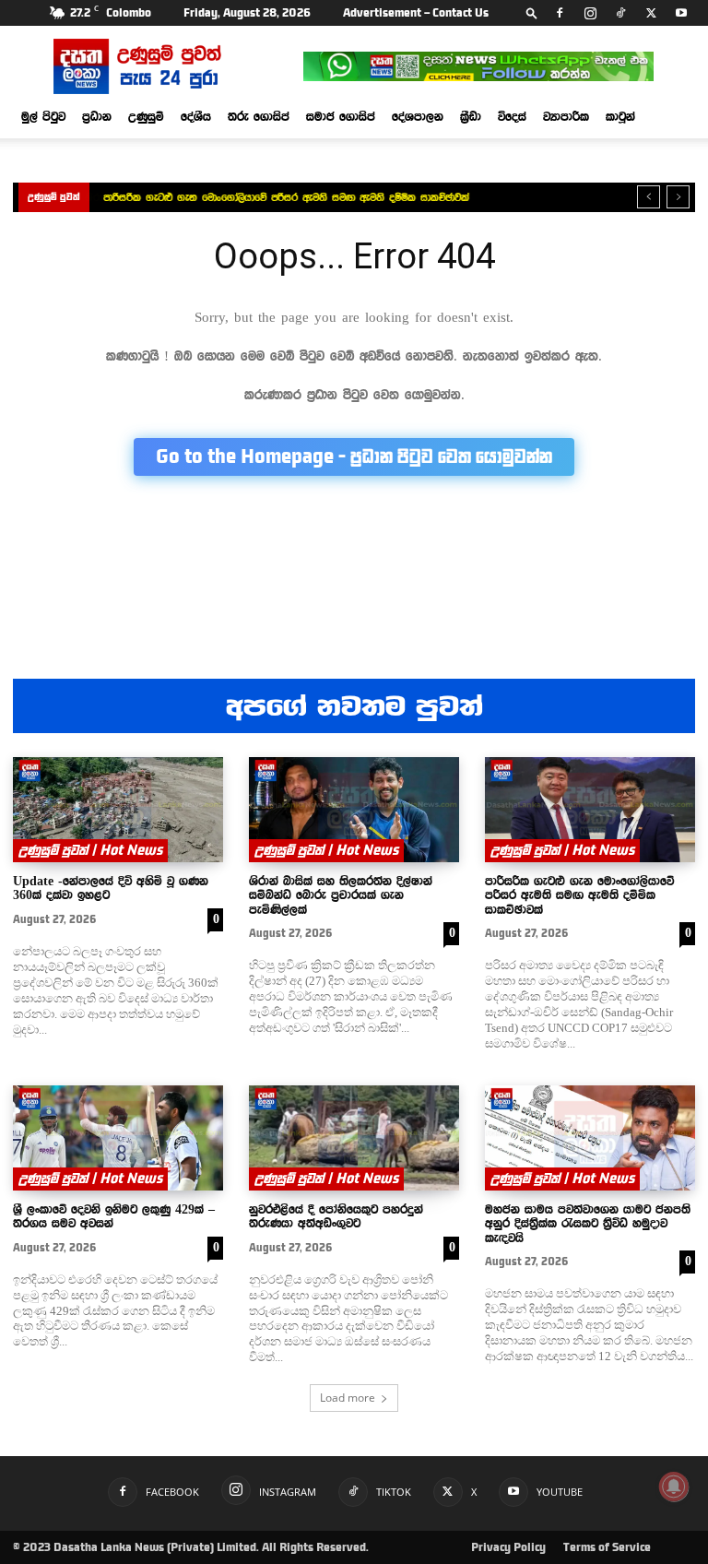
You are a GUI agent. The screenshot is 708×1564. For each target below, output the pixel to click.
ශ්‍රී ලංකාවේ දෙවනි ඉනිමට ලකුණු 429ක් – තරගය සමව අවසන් (114, 1216)
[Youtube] (681, 13)
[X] (651, 13)
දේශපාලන (417, 116)
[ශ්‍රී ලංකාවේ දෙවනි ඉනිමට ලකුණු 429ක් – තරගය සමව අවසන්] (118, 1138)
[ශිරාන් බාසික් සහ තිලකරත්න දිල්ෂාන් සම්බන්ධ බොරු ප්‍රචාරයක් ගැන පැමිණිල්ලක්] (354, 809)
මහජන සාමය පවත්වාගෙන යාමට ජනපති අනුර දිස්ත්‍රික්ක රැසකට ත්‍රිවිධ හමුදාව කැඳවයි (587, 1223)
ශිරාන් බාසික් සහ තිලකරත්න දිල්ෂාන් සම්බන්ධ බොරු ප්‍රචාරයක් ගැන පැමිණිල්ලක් (340, 895)
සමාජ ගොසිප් (340, 116)
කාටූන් (620, 116)
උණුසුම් (146, 116)
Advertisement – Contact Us (416, 13)
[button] (532, 12)
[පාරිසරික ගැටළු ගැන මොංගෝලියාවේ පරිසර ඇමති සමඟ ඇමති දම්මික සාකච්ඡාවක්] (590, 809)
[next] (678, 196)
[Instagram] (590, 13)
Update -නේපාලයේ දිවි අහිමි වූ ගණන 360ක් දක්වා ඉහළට (110, 887)
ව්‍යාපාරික (566, 116)
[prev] (648, 196)
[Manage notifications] (674, 1486)
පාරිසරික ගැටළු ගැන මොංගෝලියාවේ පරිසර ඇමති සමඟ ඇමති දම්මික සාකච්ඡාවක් (286, 197)
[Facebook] (559, 13)
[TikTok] (620, 13)
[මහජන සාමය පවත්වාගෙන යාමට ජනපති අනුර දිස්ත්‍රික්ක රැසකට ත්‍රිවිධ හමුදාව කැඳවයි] (590, 1138)
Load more (347, 1397)
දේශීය (196, 116)
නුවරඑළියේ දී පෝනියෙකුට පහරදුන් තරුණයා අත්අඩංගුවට (336, 1216)
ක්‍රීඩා (470, 116)
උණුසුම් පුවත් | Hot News (90, 850)
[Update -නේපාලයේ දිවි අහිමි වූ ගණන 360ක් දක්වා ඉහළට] (118, 809)
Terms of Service (607, 1547)
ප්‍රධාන (97, 116)
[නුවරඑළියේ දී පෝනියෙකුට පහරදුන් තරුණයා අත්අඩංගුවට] (354, 1138)
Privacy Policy (508, 1547)
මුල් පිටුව (43, 116)
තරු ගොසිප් (258, 116)
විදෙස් (512, 116)
